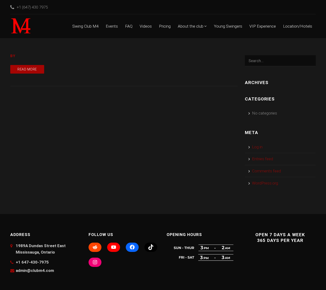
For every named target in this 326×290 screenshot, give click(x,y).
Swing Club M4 (85, 26)
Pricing (165, 26)
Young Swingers (228, 26)
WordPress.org (265, 183)
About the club (191, 26)
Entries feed (262, 158)
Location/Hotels (297, 26)
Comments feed (266, 171)
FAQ (128, 26)
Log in (257, 147)
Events (112, 26)
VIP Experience (262, 26)
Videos (146, 26)
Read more (27, 69)
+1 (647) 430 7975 (32, 7)
